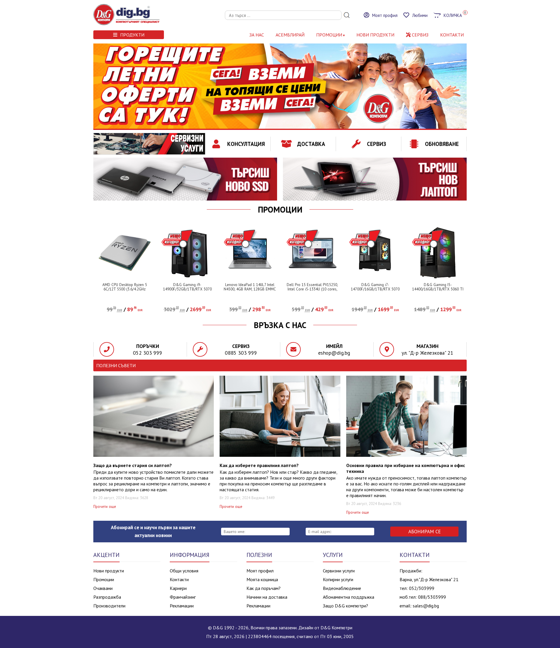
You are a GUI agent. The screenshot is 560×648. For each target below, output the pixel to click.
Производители (109, 606)
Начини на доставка (266, 597)
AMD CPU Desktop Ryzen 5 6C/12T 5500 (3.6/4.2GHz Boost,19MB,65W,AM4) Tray (125, 289)
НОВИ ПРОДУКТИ (375, 35)
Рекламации (182, 606)
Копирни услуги (338, 579)
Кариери (178, 588)
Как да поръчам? (263, 588)
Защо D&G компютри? (345, 606)
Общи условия (184, 571)
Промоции (329, 35)
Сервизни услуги (339, 571)
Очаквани (103, 588)
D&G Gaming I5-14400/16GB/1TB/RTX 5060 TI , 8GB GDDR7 (437, 289)
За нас (256, 35)
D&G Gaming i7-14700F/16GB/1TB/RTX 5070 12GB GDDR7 (375, 289)
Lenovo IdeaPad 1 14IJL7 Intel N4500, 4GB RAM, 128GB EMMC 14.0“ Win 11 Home (250, 289)
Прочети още (104, 506)
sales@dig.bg (426, 606)
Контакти (179, 579)
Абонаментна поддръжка (348, 597)
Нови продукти (108, 571)
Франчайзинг (183, 597)
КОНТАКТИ (452, 35)
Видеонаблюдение (342, 588)
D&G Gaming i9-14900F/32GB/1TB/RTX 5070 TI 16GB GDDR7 (187, 289)
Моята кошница (262, 579)
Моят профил (260, 571)
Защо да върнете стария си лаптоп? (132, 465)
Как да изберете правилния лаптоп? (259, 465)
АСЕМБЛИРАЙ (290, 35)
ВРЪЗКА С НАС (280, 325)
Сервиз (419, 35)
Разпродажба (107, 597)
